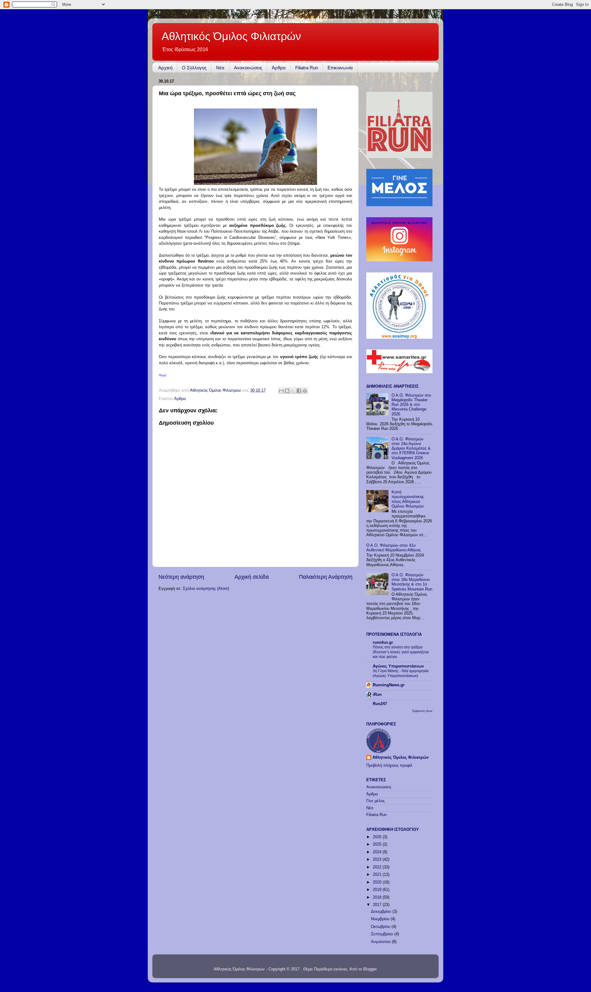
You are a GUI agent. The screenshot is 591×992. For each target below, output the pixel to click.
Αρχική (165, 67)
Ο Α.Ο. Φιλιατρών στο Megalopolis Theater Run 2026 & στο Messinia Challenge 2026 (411, 404)
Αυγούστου (381, 942)
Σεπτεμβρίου (382, 934)
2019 (378, 890)
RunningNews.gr (388, 685)
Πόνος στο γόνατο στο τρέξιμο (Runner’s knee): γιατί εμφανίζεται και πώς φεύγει (401, 652)
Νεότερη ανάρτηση (181, 577)
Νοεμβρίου (381, 919)
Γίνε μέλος (375, 801)
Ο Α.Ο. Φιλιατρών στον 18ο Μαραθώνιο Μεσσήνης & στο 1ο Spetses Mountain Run (412, 582)
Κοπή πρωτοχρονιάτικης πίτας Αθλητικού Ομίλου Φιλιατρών (408, 499)
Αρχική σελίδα (252, 577)
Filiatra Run (306, 67)
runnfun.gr (383, 642)
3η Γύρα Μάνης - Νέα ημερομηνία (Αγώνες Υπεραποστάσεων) (400, 673)
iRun (377, 694)
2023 (378, 859)
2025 (378, 844)
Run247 (380, 704)
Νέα (220, 67)
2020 (378, 882)
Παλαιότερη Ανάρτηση (325, 577)
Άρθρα (279, 67)
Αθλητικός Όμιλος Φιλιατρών (231, 36)
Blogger (369, 969)
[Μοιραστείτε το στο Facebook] (299, 391)
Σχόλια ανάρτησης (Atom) (206, 588)
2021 (378, 874)
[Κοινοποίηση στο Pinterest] (305, 391)
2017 (378, 905)
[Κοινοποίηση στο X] (293, 391)
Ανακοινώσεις (248, 67)
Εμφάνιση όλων (422, 710)
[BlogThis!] (287, 391)
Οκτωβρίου (381, 927)
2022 (378, 867)
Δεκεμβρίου (381, 911)
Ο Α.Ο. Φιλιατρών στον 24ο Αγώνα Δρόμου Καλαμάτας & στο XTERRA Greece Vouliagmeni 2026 (411, 448)
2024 (378, 852)
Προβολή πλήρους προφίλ (389, 765)
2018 (378, 897)
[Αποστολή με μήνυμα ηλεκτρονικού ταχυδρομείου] (281, 391)
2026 (378, 837)
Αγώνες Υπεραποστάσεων (398, 666)
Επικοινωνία (340, 67)
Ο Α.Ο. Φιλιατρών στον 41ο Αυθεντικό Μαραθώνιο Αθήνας (393, 547)
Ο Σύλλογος (194, 67)
